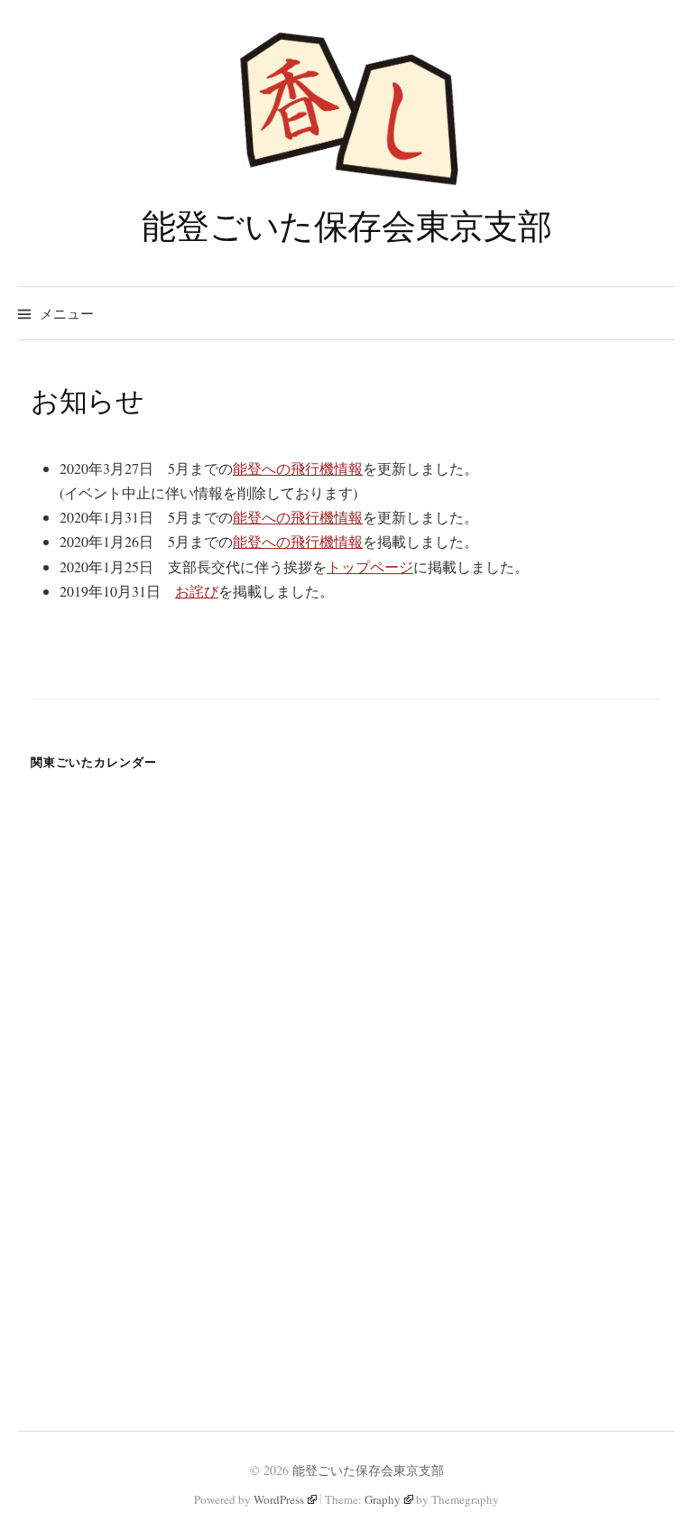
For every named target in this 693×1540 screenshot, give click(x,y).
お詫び (196, 590)
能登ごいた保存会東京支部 (346, 225)
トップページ (370, 566)
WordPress (279, 1499)
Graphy (383, 1499)
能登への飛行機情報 (298, 468)
